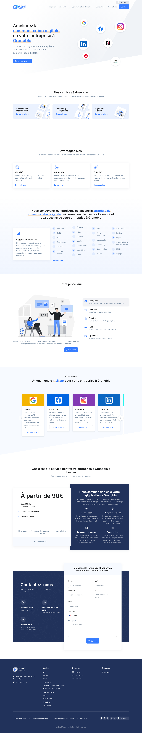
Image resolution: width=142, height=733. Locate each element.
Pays (95, 591)
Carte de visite (47, 699)
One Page (46, 675)
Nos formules (57, 260)
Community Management (31, 511)
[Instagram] (111, 718)
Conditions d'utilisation (40, 719)
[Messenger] (107, 718)
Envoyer (94, 641)
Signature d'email (28, 516)
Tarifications (47, 705)
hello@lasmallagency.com (51, 612)
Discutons (72, 350)
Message (72, 621)
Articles (77, 672)
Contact (124, 7)
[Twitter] (114, 718)
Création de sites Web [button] (57, 7)
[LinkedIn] (101, 718)
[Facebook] (104, 718)
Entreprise (71, 591)
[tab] (106, 302)
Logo (44, 695)
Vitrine (45, 679)
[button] (120, 418)
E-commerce (47, 682)
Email (70, 602)
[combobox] (95, 595)
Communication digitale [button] (81, 7)
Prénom (71, 581)
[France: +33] (70, 615)
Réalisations (112, 7)
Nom (96, 581)
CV (44, 672)
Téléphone (71, 611)
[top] (136, 722)
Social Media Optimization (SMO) (54, 685)
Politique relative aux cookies (64, 719)
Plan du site (84, 719)
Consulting (100, 7)
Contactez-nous (21, 61)
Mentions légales (20, 719)
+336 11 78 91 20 (26, 610)
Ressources (78, 679)
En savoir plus (32, 432)
